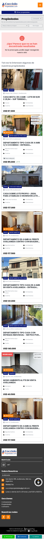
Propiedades (6, 504)
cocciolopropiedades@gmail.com (18, 488)
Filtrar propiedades (23, 12)
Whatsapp (9, 537)
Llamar (36, 537)
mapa (37, 26)
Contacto (5, 506)
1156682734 (10, 485)
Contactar (23, 537)
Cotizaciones (7, 502)
